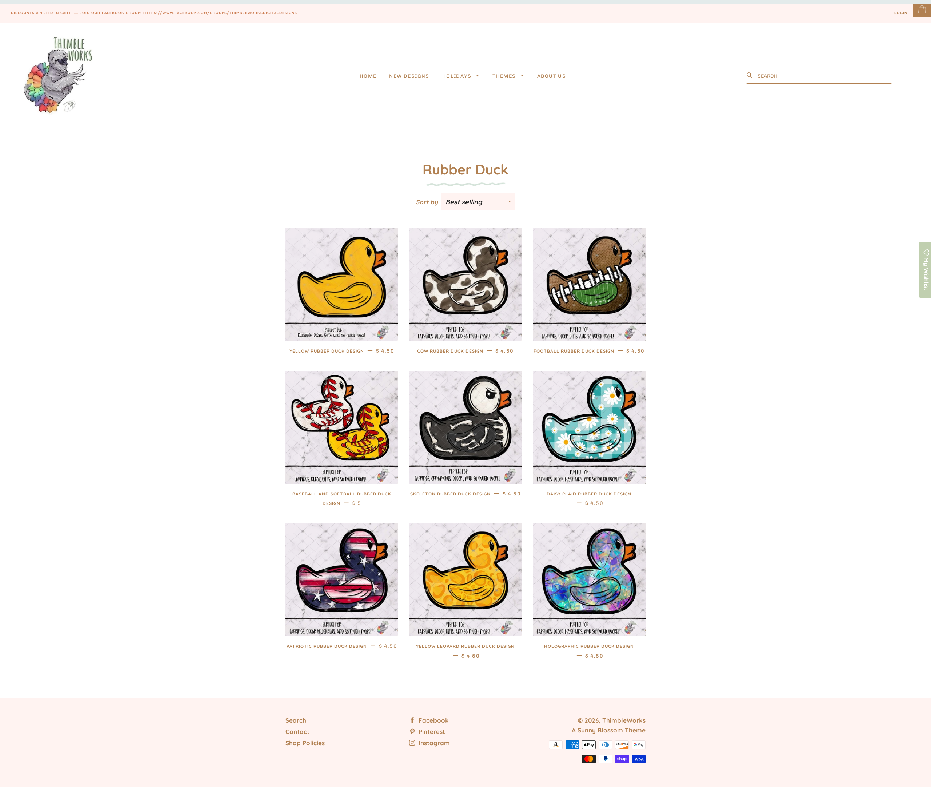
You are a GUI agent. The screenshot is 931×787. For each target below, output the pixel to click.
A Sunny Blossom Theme (609, 730)
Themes (505, 76)
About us (551, 76)
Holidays (457, 76)
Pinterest (431, 731)
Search (295, 720)
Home (368, 76)
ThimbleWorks (624, 720)
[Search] (750, 75)
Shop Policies (305, 743)
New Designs (409, 76)
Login (900, 13)
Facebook (433, 720)
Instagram (433, 743)
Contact (297, 731)
